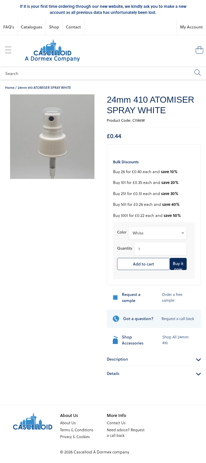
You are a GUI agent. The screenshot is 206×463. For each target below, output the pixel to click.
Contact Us (116, 423)
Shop (54, 27)
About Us (68, 423)
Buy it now (178, 265)
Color (121, 232)
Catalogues (31, 27)
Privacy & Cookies (75, 436)
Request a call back (178, 318)
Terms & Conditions (76, 430)
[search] (103, 73)
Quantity (124, 248)
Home (9, 87)
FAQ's (8, 27)
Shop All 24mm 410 (175, 339)
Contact (73, 27)
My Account (191, 27)
